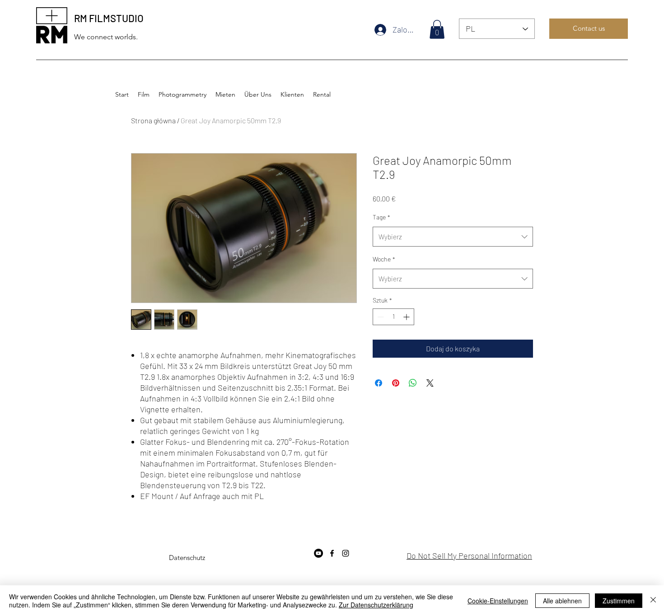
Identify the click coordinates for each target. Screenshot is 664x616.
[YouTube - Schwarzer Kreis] (318, 553)
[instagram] (345, 553)
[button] (437, 29)
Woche (384, 259)
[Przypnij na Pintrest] (395, 383)
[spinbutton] (393, 317)
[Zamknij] (653, 601)
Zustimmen (619, 600)
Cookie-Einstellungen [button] (498, 600)
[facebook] (332, 553)
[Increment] (407, 317)
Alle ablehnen (562, 600)
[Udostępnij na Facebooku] (378, 383)
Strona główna (153, 120)
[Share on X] (430, 383)
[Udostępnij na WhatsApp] (412, 383)
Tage (381, 217)
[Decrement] (379, 317)
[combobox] (453, 237)
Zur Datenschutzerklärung (376, 604)
